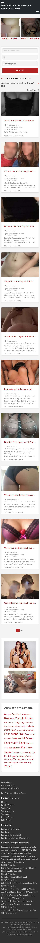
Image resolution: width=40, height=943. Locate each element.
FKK (5, 723)
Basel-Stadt (26, 714)
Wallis (25, 762)
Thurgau (17, 759)
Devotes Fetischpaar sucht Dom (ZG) (21, 442)
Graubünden (9, 726)
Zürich (8, 766)
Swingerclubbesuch (17, 756)
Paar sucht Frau (14, 733)
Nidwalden (19, 730)
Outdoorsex (28, 730)
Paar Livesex (6, 832)
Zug (29, 763)
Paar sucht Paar (14, 743)
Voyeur (15, 762)
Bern (7, 718)
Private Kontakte (12, 125)
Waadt (21, 762)
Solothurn (24, 753)
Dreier (29, 718)
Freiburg (10, 722)
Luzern (24, 726)
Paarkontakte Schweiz (10, 829)
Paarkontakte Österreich (11, 835)
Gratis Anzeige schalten (10, 788)
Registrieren (6, 782)
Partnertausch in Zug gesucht (18, 389)
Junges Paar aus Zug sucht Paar (18, 281)
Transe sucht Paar (26, 759)
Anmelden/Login (8, 785)
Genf (26, 723)
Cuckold (19, 718)
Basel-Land (16, 714)
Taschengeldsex (7, 811)
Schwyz (17, 753)
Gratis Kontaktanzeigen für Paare (14, 127)
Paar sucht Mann (22, 738)
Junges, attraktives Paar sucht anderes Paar (18, 910)
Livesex (4, 802)
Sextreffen (5, 808)
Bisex (12, 719)
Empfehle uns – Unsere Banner (13, 793)
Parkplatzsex (14, 748)
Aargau (7, 714)
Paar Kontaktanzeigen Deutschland (15, 838)
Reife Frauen (6, 820)
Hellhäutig (17, 726)
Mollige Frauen (7, 817)
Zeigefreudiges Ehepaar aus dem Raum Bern (19, 883)
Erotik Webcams (8, 805)
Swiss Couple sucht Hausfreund (19, 121)
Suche (21, 70)
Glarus (30, 723)
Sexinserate (6, 814)
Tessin (11, 759)
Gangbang (19, 722)
